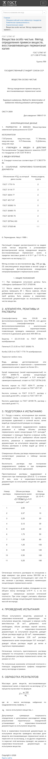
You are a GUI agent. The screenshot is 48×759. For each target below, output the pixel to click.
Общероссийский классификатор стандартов (23, 20)
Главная (7, 17)
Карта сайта (7, 757)
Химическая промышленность (17, 22)
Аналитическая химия (14, 25)
